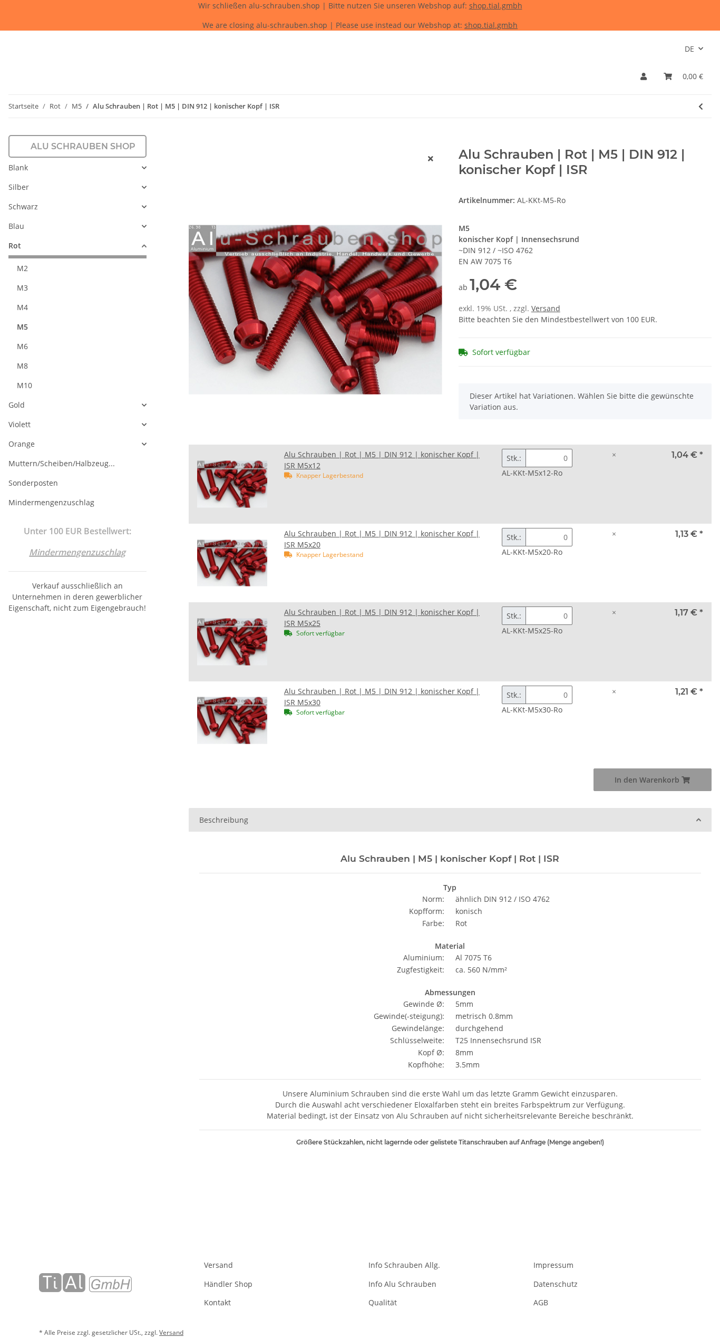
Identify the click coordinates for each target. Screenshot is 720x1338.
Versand (545, 308)
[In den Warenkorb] (197, 141)
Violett (19, 424)
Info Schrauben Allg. (404, 1265)
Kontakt (217, 1302)
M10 (24, 385)
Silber (18, 187)
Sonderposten (33, 483)
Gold (16, 405)
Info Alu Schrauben (402, 1284)
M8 (22, 366)
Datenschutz (555, 1284)
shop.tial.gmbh (495, 6)
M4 (22, 307)
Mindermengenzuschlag (51, 502)
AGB (540, 1302)
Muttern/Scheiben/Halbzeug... (61, 463)
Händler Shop (228, 1284)
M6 (22, 346)
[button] (643, 76)
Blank (18, 167)
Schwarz (23, 206)
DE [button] (689, 49)
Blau (16, 226)
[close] (431, 158)
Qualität (382, 1302)
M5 (22, 327)
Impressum (553, 1265)
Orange (21, 444)
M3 (22, 288)
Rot (14, 245)
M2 (22, 268)
